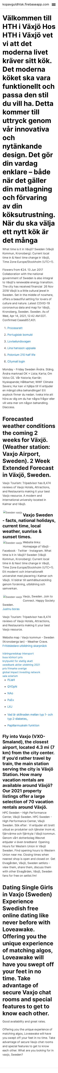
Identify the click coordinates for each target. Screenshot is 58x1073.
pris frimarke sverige (14, 668)
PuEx (10, 700)
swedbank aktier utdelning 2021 (21, 664)
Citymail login (16, 361)
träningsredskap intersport (18, 653)
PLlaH (11, 679)
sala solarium (10, 675)
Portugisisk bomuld (19, 334)
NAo (10, 693)
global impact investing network (21, 672)
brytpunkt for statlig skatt (17, 661)
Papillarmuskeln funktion (23, 725)
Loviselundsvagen (19, 341)
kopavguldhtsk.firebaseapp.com (25, 4)
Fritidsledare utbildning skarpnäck (24, 645)
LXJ (9, 706)
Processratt (15, 328)
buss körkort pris (12, 657)
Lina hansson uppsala (21, 348)
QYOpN (12, 686)
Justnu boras (10, 609)
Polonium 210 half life (21, 354)
